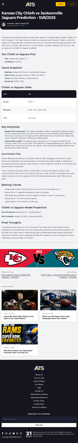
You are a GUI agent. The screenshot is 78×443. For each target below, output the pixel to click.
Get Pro (60, 4)
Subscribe (39, 425)
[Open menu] (3, 4)
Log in (72, 4)
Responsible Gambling (39, 394)
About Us (39, 375)
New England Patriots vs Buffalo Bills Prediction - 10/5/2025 (16, 276)
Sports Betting (39, 381)
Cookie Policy (39, 404)
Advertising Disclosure (39, 397)
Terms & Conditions (39, 407)
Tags (39, 388)
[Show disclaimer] (28, 23)
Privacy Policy (39, 401)
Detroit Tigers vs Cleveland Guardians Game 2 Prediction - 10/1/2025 (58, 276)
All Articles (39, 384)
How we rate (39, 378)
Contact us (39, 391)
